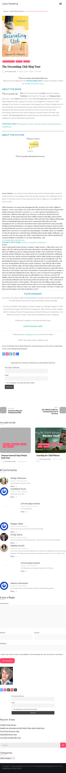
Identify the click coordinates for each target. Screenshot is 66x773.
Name (3, 633)
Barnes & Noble (41, 124)
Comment (4, 603)
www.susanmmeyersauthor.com (13, 240)
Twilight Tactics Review (8, 725)
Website (24, 242)
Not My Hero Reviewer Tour (9, 731)
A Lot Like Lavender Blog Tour (10, 738)
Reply (12, 486)
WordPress (6, 768)
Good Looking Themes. (44, 766)
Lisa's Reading (10, 3)
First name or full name (12, 367)
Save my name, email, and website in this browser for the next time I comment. (32, 654)
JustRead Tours (31, 334)
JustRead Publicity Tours (33, 83)
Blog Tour (19, 61)
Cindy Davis (16, 534)
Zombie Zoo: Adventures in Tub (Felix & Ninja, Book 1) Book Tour (22, 728)
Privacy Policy (16, 768)
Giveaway (26, 61)
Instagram (42, 242)
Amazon (30, 124)
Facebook (33, 242)
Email (6, 375)
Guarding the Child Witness (48, 455)
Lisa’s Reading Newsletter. (17, 349)
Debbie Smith (17, 545)
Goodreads (22, 124)
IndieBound (6, 127)
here (49, 320)
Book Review (15, 444)
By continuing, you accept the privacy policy (21, 383)
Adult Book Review (8, 61)
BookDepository (54, 124)
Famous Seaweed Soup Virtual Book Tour (14, 456)
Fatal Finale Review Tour (8, 734)
